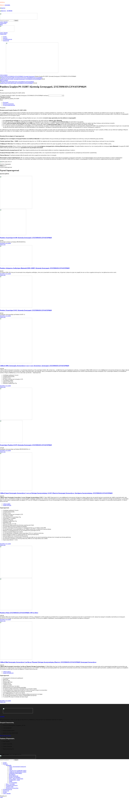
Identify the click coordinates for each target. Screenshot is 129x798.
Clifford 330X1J (7, 671)
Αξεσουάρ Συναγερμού (29, 76)
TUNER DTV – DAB (14, 780)
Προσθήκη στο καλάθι (5, 97)
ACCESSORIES (13, 782)
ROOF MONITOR (13, 776)
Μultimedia (8, 765)
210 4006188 (9, 10)
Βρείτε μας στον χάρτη (5, 735)
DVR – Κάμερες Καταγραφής (16, 778)
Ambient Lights (9, 786)
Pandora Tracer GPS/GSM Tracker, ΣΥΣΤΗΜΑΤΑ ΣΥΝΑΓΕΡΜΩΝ (16, 83)
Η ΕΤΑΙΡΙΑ (2, 716)
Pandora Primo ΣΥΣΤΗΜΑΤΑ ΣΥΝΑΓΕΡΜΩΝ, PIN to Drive (19, 612)
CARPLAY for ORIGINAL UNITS (17, 772)
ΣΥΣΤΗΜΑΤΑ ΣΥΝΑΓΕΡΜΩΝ (15, 76)
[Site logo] (18, 19)
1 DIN (10, 768)
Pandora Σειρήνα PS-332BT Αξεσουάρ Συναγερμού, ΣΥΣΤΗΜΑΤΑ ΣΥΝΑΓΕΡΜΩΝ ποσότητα (25, 95)
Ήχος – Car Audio (10, 784)
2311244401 (7, 5)
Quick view (3, 244)
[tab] (66, 102)
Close (1, 797)
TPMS (10, 781)
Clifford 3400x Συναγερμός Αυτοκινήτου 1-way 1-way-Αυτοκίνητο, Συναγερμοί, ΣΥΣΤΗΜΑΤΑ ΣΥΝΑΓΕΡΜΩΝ (34, 365)
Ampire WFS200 (7, 505)
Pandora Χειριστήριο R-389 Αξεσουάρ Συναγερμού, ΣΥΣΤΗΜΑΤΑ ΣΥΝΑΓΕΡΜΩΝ (26, 237)
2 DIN (10, 769)
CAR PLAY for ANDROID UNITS (17, 770)
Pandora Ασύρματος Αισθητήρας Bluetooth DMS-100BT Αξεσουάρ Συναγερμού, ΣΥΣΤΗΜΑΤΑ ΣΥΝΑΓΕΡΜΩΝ (35, 268)
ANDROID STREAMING (15, 773)
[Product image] (13, 234)
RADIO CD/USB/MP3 (14, 777)
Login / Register (7, 793)
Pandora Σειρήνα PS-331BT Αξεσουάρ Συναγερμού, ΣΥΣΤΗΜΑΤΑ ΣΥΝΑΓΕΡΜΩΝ (21, 79)
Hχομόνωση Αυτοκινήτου (12, 788)
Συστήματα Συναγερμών (12, 785)
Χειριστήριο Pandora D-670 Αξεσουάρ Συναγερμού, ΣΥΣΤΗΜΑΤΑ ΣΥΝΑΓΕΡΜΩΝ (26, 445)
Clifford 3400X (6, 504)
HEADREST (12, 774)
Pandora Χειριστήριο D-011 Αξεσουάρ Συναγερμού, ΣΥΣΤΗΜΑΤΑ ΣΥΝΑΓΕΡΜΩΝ (26, 310)
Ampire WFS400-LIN (8, 673)
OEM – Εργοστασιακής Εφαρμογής (17, 766)
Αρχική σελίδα (3, 76)
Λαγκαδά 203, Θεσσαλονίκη (10, 2)
